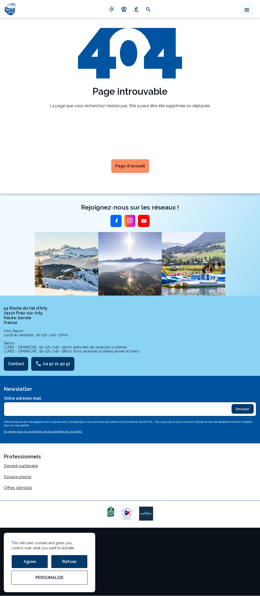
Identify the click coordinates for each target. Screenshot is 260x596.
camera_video (124, 8)
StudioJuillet (15, 573)
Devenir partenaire (21, 465)
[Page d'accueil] (10, 9)
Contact (16, 363)
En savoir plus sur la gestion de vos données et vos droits (43, 431)
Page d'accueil (130, 166)
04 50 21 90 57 (52, 363)
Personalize (50, 577)
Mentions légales (20, 540)
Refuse (69, 561)
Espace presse (17, 476)
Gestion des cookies (23, 551)
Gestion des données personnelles (36, 562)
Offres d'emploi (18, 487)
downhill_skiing (136, 8)
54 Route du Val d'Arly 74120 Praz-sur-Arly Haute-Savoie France (25, 315)
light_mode (112, 8)
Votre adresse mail (22, 398)
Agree (30, 561)
